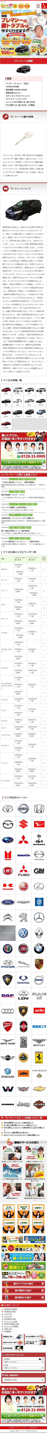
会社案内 (11, 1427)
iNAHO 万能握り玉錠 (11, 1324)
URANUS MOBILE (10, 1309)
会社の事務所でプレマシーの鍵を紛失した (19, 1123)
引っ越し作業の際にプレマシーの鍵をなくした (20, 1125)
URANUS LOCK (10, 1311)
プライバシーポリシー (22, 1427)
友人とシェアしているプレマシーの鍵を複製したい (22, 1135)
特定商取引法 (34, 1427)
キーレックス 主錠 (10, 1321)
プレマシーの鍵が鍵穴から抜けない (16, 1132)
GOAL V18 (8, 1329)
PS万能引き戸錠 (10, 1319)
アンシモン (8, 1316)
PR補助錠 (7, 1331)
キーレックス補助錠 (11, 1326)
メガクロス (8, 1314)
